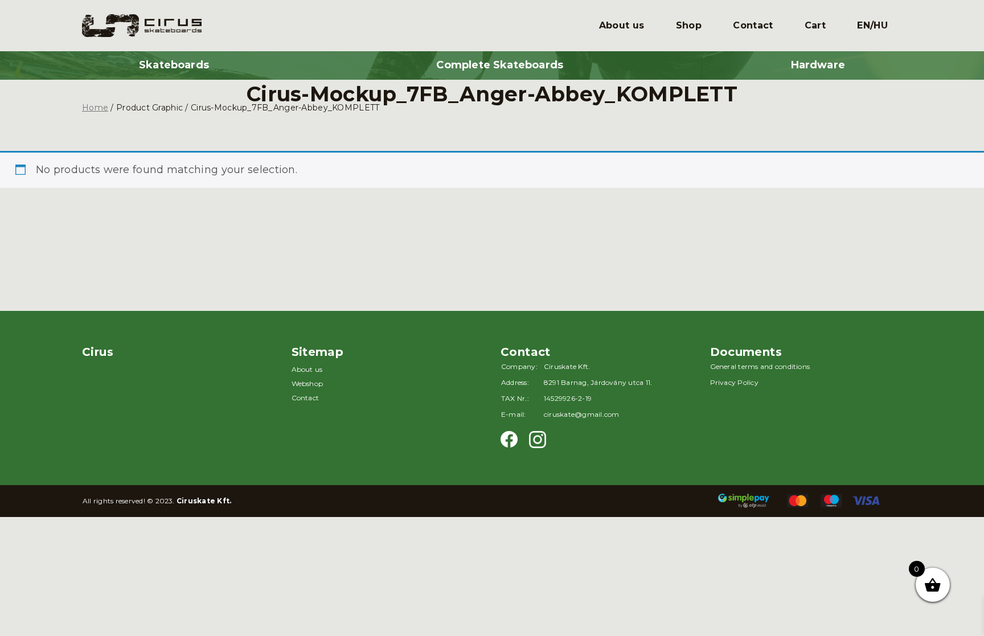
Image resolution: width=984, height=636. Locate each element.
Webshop (307, 383)
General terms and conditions (760, 366)
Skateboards (174, 65)
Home (95, 107)
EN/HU (872, 25)
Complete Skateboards (499, 65)
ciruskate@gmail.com (582, 414)
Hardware (818, 65)
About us (622, 25)
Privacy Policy (734, 382)
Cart (815, 25)
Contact (753, 25)
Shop (689, 25)
